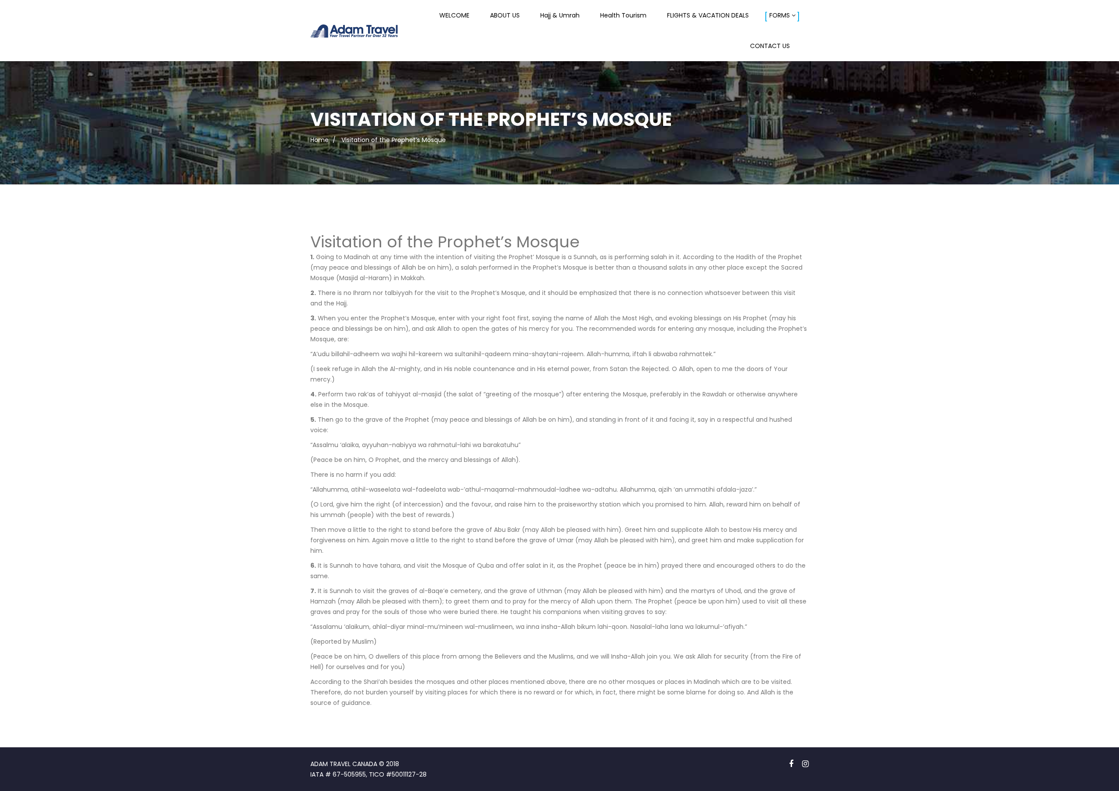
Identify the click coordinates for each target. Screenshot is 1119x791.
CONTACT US (770, 46)
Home (319, 139)
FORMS (779, 15)
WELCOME (454, 15)
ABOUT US (505, 15)
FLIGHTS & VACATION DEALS (708, 15)
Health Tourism (623, 15)
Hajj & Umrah (560, 15)
